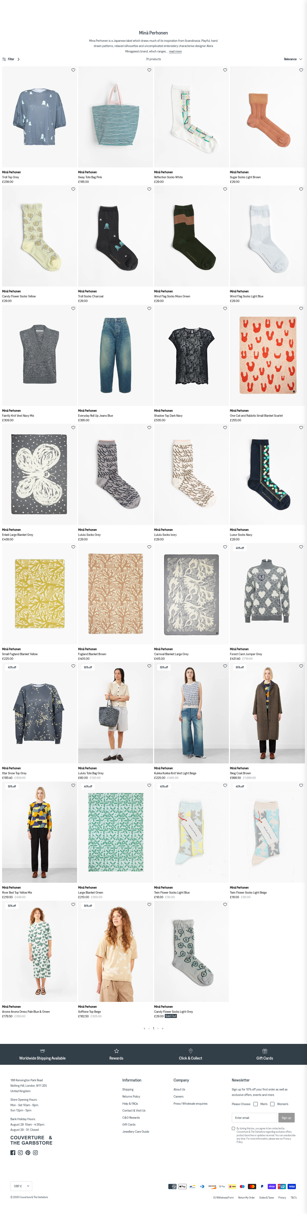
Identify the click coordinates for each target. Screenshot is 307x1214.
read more (175, 51)
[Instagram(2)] (35, 1152)
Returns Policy (131, 1096)
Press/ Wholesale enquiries (191, 1103)
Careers (179, 1096)
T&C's (294, 1197)
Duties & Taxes (266, 1197)
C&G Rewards (131, 1117)
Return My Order (246, 1197)
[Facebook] (12, 1152)
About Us (179, 1089)
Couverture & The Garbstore (33, 1197)
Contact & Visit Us (134, 1110)
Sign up (286, 1118)
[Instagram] (20, 1152)
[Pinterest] (27, 1152)
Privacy (282, 1197)
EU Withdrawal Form (223, 1197)
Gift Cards (129, 1124)
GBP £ (18, 1186)
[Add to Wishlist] (73, 70)
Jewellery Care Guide (135, 1131)
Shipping (127, 1089)
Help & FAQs (130, 1103)
